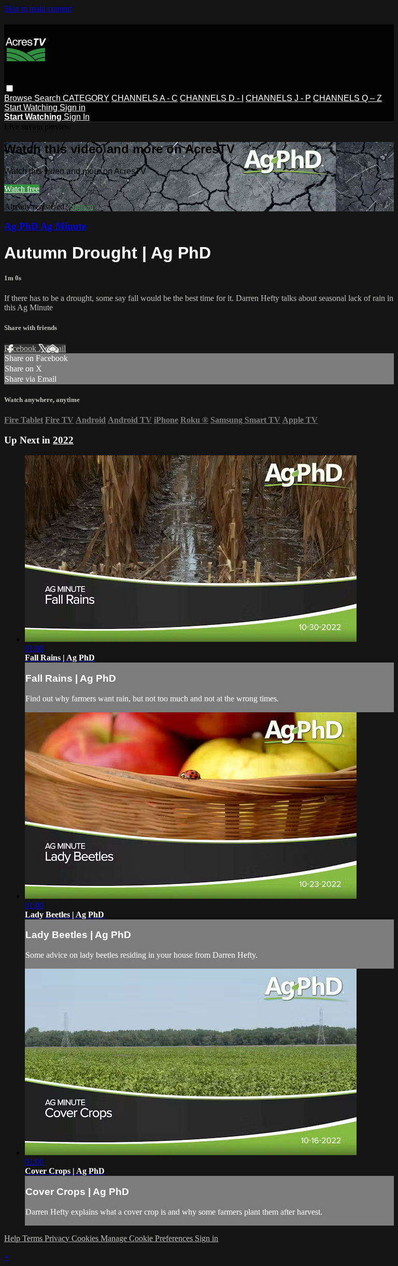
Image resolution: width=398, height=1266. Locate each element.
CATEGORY (86, 98)
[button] (9, 88)
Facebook (21, 348)
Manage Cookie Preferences (148, 1238)
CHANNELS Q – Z (347, 98)
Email (56, 348)
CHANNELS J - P (278, 98)
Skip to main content (38, 8)
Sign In (77, 116)
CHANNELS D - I (212, 98)
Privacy (58, 1238)
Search (48, 98)
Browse (19, 98)
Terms (33, 1238)
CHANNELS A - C (144, 98)
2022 (63, 440)
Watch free (21, 188)
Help (13, 1238)
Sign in (73, 107)
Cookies (86, 1238)
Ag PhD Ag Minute (45, 226)
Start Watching (32, 107)
